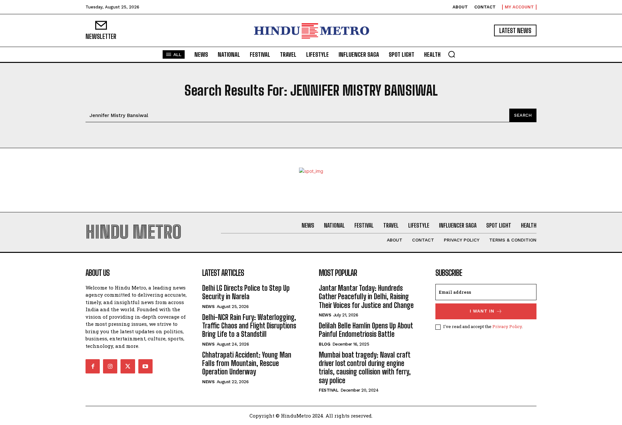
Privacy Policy (507, 326)
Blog (324, 344)
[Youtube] (145, 366)
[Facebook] (93, 366)
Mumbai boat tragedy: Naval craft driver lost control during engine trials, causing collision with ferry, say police (365, 367)
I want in (482, 311)
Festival (328, 390)
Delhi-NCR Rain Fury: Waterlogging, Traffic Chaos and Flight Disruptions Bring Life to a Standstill (249, 326)
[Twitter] (128, 366)
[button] (451, 54)
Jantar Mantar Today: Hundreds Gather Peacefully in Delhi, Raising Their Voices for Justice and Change (366, 297)
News (208, 306)
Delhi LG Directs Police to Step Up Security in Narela (246, 292)
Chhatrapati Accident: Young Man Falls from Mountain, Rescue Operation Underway (246, 363)
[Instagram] (110, 366)
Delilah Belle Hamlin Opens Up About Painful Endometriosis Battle (366, 329)
